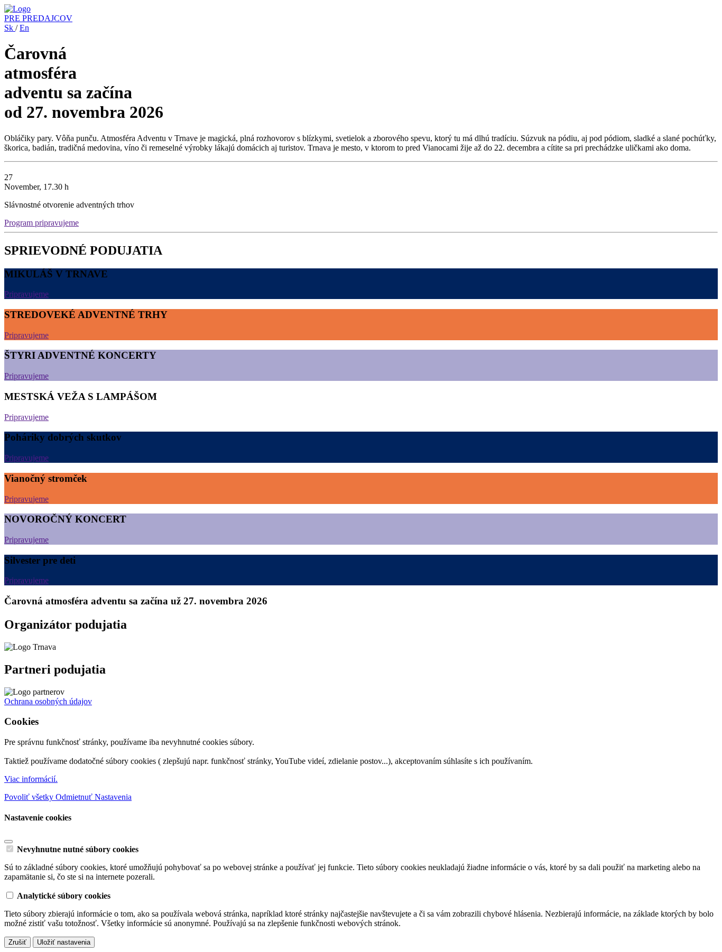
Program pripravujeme (41, 222)
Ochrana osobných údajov (48, 701)
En (24, 27)
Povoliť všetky (29, 796)
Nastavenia (113, 796)
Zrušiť (17, 942)
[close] (8, 841)
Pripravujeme (26, 294)
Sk (9, 27)
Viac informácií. (31, 778)
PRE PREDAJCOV (38, 18)
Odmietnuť (75, 796)
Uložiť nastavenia (63, 942)
